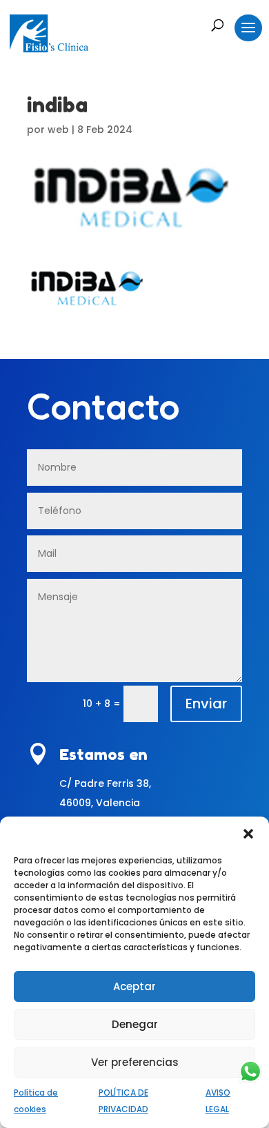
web (58, 129)
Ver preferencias (135, 1062)
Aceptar (134, 986)
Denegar (135, 1024)
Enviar (206, 703)
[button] (248, 834)
